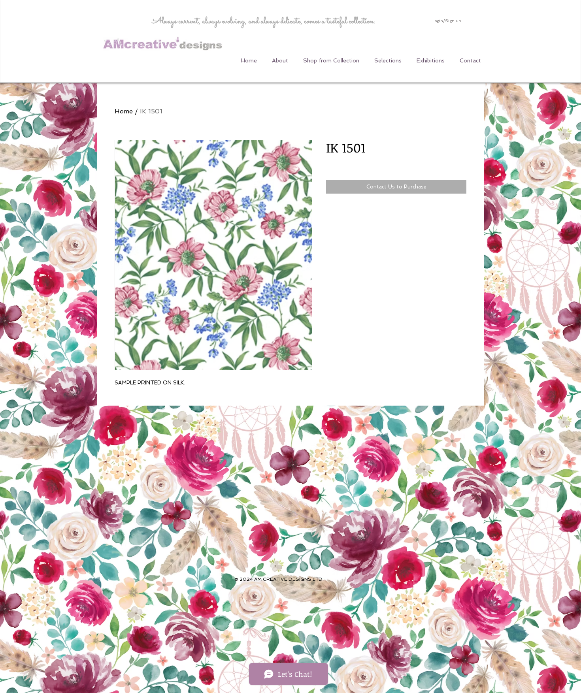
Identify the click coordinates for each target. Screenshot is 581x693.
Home (124, 111)
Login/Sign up (446, 21)
